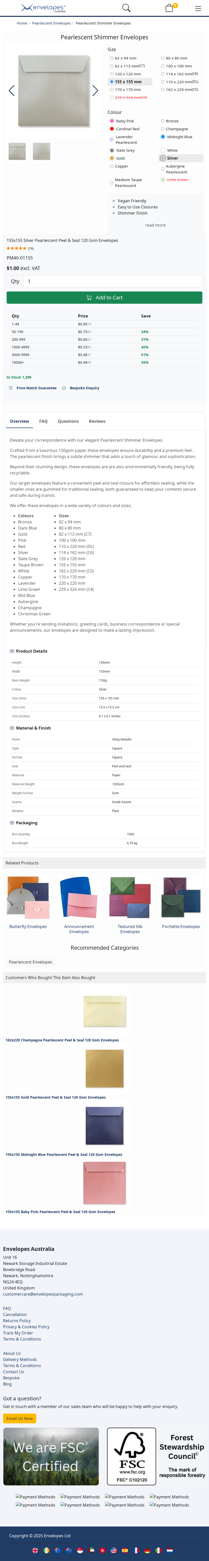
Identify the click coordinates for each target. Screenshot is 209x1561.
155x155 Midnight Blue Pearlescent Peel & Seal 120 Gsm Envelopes (64, 1154)
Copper (121, 166)
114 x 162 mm (182, 73)
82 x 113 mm (130, 65)
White (172, 150)
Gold (120, 158)
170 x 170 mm (128, 89)
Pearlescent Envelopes (51, 23)
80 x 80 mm (176, 58)
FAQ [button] (43, 421)
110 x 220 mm (182, 81)
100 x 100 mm (179, 65)
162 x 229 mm (182, 89)
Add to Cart (109, 297)
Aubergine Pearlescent (176, 168)
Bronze (172, 120)
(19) (31, 248)
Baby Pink (125, 120)
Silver (172, 158)
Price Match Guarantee (37, 387)
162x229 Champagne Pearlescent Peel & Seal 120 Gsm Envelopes (62, 1040)
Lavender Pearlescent (126, 139)
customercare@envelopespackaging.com (43, 1294)
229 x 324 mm (131, 97)
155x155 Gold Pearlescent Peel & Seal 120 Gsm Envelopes (56, 1097)
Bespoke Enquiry (84, 387)
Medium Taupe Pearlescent (128, 182)
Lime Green (177, 179)
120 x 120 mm (128, 73)
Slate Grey (125, 150)
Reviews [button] (97, 421)
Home (22, 23)
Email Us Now (19, 1418)
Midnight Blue (179, 136)
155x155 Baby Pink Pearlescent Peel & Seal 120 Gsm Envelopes (60, 1211)
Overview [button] (19, 421)
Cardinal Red (127, 128)
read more (155, 225)
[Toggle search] (126, 8)
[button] (198, 8)
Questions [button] (68, 421)
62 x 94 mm (125, 58)
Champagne (177, 128)
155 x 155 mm (128, 81)
